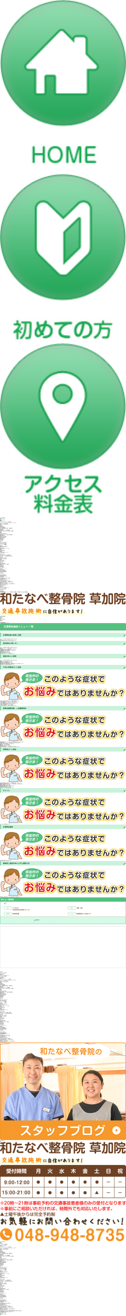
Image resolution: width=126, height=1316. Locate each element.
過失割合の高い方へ (4, 584)
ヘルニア (2, 553)
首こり (1, 541)
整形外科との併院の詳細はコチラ (7, 664)
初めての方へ (3, 585)
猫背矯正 (2, 526)
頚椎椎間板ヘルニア (4, 552)
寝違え (1, 545)
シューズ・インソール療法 (5, 521)
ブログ (1, 590)
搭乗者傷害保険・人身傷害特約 (6, 581)
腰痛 (1, 551)
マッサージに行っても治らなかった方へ (8, 522)
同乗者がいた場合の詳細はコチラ (7, 787)
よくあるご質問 (3, 588)
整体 (1, 525)
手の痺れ (2, 561)
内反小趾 (2, 565)
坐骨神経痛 (2, 550)
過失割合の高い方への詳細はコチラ (7, 653)
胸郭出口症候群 (3, 536)
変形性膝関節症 (3, 571)
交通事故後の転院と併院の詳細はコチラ (8, 640)
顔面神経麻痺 (3, 537)
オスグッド (2, 573)
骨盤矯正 (2, 529)
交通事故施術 (3, 579)
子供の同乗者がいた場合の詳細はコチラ (8, 705)
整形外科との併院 (3, 582)
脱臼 (1, 531)
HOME (1, 620)
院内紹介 (2, 586)
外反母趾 (2, 567)
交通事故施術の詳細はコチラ (6, 860)
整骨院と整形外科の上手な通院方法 (7, 583)
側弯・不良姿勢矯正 (4, 523)
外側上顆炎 (2, 560)
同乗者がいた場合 (3, 580)
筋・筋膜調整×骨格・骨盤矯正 (6, 528)
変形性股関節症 (3, 543)
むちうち (2, 547)
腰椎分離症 (2, 535)
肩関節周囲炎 (3, 563)
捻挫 (1, 532)
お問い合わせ (3, 589)
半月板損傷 (2, 569)
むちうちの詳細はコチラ (5, 824)
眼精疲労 (2, 538)
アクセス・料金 (3, 972)
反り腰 (1, 540)
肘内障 (1, 556)
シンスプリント (3, 567)
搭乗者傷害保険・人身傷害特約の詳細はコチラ (9, 746)
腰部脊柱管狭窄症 (3, 546)
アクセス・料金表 (3, 1244)
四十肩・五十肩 (3, 557)
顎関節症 (2, 539)
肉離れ (1, 568)
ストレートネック (3, 542)
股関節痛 (2, 566)
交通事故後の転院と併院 (5, 578)
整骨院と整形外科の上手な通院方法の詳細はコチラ (10, 896)
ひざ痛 (1, 572)
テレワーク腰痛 (3, 544)
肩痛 (1, 559)
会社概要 (2, 591)
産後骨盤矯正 (3, 527)
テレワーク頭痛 (3, 543)
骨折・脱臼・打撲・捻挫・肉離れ (7, 531)
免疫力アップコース (4, 524)
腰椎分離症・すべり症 (4, 548)
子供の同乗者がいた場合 (5, 580)
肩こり (1, 562)
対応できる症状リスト (4, 587)
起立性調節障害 (3, 533)
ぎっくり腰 (2, 554)
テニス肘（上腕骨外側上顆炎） (6, 555)
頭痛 (1, 549)
